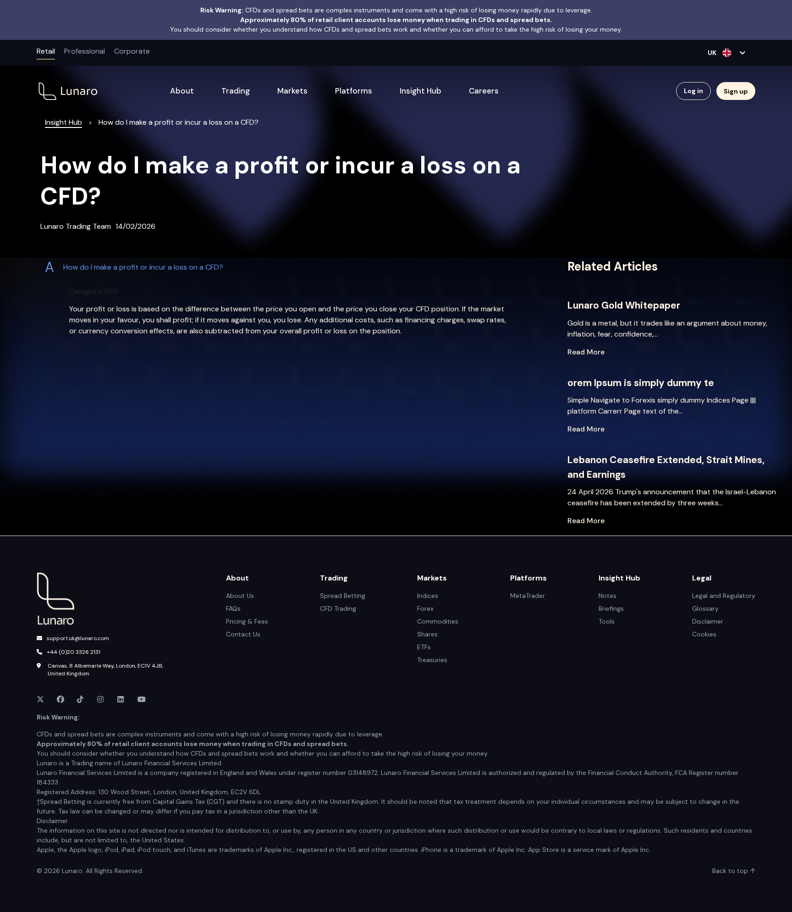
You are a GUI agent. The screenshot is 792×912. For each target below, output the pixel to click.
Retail (46, 51)
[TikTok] (81, 699)
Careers (484, 91)
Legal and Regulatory (723, 595)
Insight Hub (420, 91)
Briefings (611, 608)
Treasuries (432, 660)
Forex (425, 608)
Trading (235, 91)
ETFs (424, 647)
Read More (586, 352)
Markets (292, 91)
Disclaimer (707, 621)
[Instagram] (101, 699)
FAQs (233, 608)
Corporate (132, 51)
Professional (84, 51)
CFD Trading (338, 608)
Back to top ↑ (733, 871)
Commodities (437, 621)
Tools (607, 621)
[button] (282, 267)
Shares (427, 634)
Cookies (704, 634)
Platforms (353, 91)
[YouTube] (142, 699)
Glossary (705, 608)
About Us (240, 595)
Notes (607, 595)
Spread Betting (342, 595)
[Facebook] (61, 699)
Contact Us (243, 634)
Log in (693, 91)
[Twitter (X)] (41, 699)
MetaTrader (527, 595)
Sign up (736, 91)
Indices (427, 595)
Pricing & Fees (247, 621)
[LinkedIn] (121, 699)
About (182, 91)
